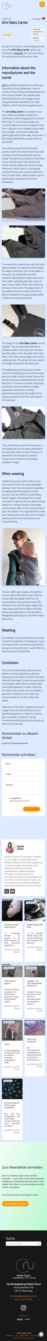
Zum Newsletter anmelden (15, 1203)
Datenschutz (24, 1335)
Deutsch (20, 1319)
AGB (17, 1335)
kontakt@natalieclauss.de (23, 1296)
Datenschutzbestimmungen (19, 800)
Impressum (10, 1335)
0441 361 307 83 (23, 1299)
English (27, 1319)
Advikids (18, 53)
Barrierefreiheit (36, 1335)
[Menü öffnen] (42, 4)
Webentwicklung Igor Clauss (23, 1338)
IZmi (4, 85)
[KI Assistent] (41, 1334)
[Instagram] (23, 1308)
